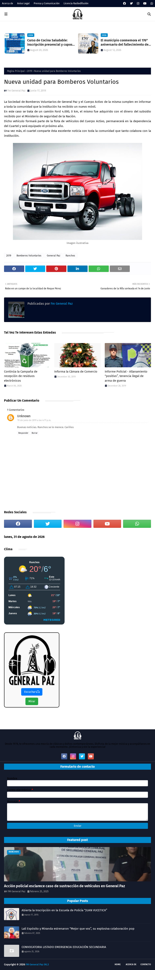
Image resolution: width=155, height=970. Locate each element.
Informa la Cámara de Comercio (75, 371)
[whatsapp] (151, 3)
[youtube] (145, 3)
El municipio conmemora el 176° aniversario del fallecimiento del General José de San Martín (124, 42)
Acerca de (7, 3)
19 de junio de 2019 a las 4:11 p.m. (34, 420)
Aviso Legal (23, 3)
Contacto (145, 964)
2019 (29, 71)
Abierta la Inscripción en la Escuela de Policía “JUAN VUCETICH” (64, 910)
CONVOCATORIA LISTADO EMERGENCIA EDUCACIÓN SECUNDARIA (64, 947)
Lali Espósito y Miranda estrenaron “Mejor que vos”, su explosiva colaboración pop (78, 928)
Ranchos (70, 255)
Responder (23, 433)
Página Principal (16, 71)
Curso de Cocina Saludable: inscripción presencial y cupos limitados (49, 42)
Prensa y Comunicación (47, 3)
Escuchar (30, 692)
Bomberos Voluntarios (29, 255)
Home (118, 964)
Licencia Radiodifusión (76, 3)
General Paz (53, 255)
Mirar (31, 701)
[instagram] (138, 3)
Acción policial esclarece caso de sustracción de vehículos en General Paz (64, 886)
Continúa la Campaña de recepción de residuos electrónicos (20, 376)
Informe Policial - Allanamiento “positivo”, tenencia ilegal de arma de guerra (126, 376)
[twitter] (131, 3)
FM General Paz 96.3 (37, 964)
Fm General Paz (16, 90)
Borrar (35, 433)
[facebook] (124, 3)
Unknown (23, 416)
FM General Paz (16, 891)
